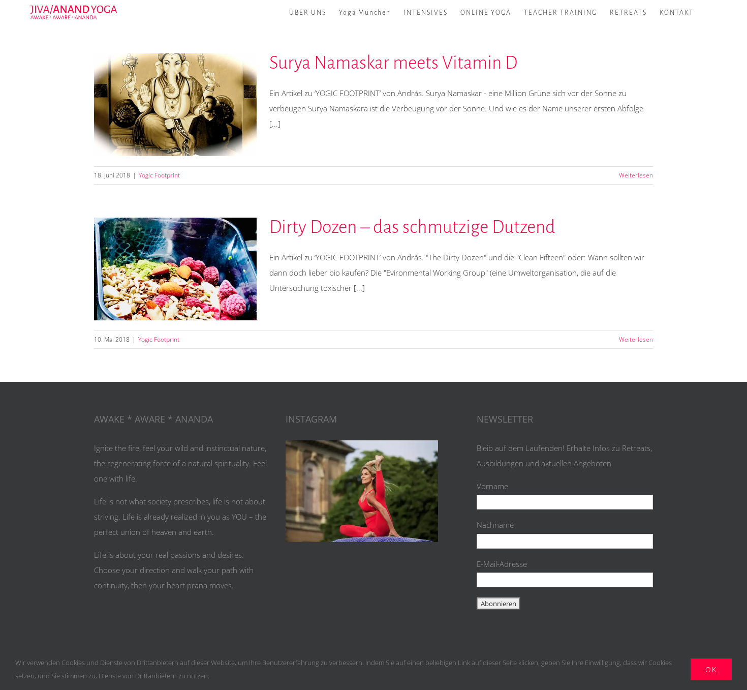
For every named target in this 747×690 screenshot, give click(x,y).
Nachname (495, 525)
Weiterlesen (636, 175)
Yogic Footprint (159, 175)
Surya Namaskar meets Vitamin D (175, 105)
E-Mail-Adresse (502, 564)
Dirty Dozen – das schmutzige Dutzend (175, 269)
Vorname (492, 486)
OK (711, 669)
